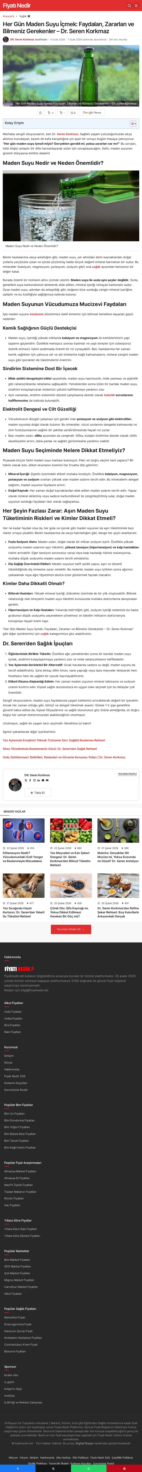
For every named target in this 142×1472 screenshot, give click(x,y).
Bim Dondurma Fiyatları (19, 1120)
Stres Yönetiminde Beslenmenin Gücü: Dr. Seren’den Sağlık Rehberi (50, 749)
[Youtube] (42, 780)
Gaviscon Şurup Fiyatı (18, 1331)
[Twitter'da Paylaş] (53, 1468)
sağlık (96, 267)
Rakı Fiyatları (12, 1032)
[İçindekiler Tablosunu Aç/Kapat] (131, 124)
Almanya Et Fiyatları (17, 1178)
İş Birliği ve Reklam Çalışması (23, 1402)
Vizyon (24, 1457)
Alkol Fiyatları (13, 1293)
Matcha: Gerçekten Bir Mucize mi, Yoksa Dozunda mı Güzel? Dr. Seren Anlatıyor (118, 857)
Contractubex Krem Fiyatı (21, 1344)
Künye (8, 1062)
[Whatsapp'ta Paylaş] (88, 1468)
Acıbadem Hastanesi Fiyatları (23, 1337)
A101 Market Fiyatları (17, 1266)
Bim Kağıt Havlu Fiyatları (20, 1147)
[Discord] (47, 780)
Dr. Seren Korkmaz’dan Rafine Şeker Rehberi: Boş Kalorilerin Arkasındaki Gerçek (118, 912)
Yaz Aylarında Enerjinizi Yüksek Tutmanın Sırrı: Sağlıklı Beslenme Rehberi (54, 740)
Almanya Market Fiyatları (20, 1171)
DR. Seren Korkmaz (22, 39)
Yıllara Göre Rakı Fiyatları (20, 1229)
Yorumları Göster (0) (69, 929)
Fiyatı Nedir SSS (15, 1076)
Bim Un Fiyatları (14, 1113)
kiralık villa (11, 1375)
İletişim (9, 1055)
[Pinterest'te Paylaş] (124, 1468)
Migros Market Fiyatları (19, 1280)
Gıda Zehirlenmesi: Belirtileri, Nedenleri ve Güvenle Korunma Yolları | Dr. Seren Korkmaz (64, 757)
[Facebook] (30, 780)
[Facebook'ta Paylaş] (18, 1468)
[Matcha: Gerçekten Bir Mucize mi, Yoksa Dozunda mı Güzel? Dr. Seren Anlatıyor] (118, 830)
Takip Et (39, 792)
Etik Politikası (81, 1457)
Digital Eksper (85, 1443)
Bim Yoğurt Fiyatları (17, 1127)
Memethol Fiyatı (14, 1317)
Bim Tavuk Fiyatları (16, 1140)
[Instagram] (34, 780)
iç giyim (9, 1382)
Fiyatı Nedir (17, 5)
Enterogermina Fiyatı (17, 1324)
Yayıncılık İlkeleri (59, 1463)
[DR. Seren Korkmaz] (15, 785)
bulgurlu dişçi (13, 1389)
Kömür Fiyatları (14, 1198)
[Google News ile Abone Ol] (92, 112)
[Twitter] (25, 780)
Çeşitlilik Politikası (122, 1457)
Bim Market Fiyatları (17, 1260)
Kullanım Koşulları (15, 1083)
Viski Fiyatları (13, 1011)
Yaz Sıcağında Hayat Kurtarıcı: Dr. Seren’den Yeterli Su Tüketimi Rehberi (23, 912)
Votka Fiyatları (13, 1018)
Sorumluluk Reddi (16, 1090)
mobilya (9, 1395)
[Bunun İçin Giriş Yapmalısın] (40, 112)
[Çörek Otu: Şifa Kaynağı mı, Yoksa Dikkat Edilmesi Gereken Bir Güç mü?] (71, 886)
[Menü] (136, 5)
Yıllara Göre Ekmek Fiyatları (22, 1236)
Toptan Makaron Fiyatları (20, 1191)
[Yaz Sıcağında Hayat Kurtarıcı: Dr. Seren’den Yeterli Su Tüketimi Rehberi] (24, 886)
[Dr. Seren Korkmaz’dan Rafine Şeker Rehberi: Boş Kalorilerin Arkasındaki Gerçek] (118, 886)
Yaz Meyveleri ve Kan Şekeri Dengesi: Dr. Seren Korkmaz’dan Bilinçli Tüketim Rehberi (70, 859)
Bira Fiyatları (12, 1025)
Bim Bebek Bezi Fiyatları (20, 1134)
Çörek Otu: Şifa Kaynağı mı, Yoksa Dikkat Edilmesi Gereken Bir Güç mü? (69, 912)
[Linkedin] (38, 780)
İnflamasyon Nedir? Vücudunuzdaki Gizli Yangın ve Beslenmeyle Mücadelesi (23, 857)
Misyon (13, 1457)
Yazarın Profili (127, 773)
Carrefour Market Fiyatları (21, 1287)
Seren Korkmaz (67, 134)
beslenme (36, 314)
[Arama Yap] (129, 5)
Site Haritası (63, 1457)
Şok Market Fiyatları (17, 1273)
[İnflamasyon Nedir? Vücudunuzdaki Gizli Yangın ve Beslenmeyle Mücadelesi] (24, 830)
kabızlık (109, 395)
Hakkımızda (11, 1069)
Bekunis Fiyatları (15, 1351)
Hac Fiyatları (12, 1205)
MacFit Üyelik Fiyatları (18, 1185)
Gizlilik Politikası (37, 1463)
